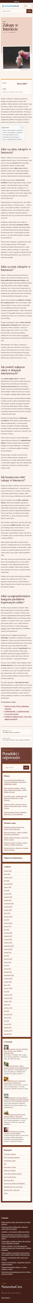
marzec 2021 (7, 962)
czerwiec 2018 (8, 1008)
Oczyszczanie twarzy (10, 1177)
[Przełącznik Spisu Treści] (21, 127)
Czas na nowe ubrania (11, 714)
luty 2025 (6, 929)
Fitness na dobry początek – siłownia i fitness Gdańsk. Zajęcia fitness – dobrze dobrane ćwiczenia (15, 790)
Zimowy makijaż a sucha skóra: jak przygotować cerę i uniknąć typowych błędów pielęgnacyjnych (15, 1254)
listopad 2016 (8, 1034)
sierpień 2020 (8, 982)
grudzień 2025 (8, 897)
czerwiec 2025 (8, 916)
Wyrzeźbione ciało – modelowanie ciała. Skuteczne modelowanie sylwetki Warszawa (15, 798)
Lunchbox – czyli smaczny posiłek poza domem (15, 1232)
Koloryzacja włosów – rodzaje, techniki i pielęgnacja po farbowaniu (15, 833)
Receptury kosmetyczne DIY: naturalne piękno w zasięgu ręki (14, 1115)
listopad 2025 (8, 900)
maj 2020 (6, 991)
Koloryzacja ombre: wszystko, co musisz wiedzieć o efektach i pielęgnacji (15, 844)
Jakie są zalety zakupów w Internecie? (13, 130)
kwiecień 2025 (8, 923)
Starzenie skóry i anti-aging (12, 1190)
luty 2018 (6, 1021)
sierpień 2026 (8, 871)
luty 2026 (6, 890)
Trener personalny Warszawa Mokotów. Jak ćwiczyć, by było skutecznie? (15, 813)
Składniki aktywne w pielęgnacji (13, 1187)
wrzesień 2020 (8, 978)
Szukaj (29, 11)
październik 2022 (9, 946)
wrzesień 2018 (8, 998)
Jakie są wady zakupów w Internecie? (13, 132)
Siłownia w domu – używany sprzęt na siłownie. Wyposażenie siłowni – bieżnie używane (15, 806)
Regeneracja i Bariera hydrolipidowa (14, 1183)
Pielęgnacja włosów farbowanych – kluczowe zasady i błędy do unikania (14, 1228)
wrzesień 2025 (8, 907)
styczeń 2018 (7, 1024)
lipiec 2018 (7, 1004)
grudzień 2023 (8, 936)
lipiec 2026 (7, 874)
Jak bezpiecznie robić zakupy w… (12, 137)
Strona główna (5, 1298)
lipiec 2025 (7, 913)
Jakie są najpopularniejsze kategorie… (13, 139)
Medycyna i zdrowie (10, 1170)
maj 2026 (6, 881)
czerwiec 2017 (8, 1031)
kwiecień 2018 (8, 1014)
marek (18, 653)
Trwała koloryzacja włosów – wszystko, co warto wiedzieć (14, 1132)
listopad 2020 (8, 972)
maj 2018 (6, 1011)
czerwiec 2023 (8, 942)
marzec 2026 (7, 887)
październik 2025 (9, 903)
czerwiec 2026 (8, 877)
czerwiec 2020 (8, 988)
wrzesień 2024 (8, 933)
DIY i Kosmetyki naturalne (12, 1157)
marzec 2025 (7, 926)
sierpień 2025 (8, 910)
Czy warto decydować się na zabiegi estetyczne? (16, 739)
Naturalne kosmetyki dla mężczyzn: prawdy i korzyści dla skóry (14, 828)
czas (20, 255)
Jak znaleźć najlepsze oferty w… (11, 135)
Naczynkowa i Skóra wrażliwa (13, 1174)
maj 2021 (6, 956)
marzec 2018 (7, 1017)
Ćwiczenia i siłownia (10, 1154)
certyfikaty (25, 335)
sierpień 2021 (8, 952)
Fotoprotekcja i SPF (9, 1161)
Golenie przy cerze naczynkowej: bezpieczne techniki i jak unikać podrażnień (16, 1099)
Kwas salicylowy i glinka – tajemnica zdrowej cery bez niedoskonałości (16, 1067)
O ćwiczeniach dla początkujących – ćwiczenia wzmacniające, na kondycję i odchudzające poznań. (15, 782)
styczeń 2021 (7, 969)
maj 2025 (6, 920)
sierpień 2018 (8, 1001)
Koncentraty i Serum (10, 1167)
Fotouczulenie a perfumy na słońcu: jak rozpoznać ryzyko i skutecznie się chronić (16, 1242)
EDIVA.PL (16, 1)
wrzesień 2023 (8, 939)
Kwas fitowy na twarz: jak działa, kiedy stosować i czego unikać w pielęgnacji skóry (16, 1051)
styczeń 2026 (7, 894)
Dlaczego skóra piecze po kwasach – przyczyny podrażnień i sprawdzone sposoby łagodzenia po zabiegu (15, 1236)
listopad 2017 (8, 1027)
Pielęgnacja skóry (9, 1180)
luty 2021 (6, 965)
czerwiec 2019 (8, 995)
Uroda (4, 21)
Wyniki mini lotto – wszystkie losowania (17, 711)
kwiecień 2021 (8, 959)
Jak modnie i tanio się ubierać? (11, 731)
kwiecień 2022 (8, 949)
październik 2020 (9, 975)
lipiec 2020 (7, 985)
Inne (5, 1164)
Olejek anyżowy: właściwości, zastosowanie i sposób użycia (15, 1082)
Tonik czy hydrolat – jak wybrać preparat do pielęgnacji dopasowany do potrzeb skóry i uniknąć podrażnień (16, 1248)
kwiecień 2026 (8, 884)
